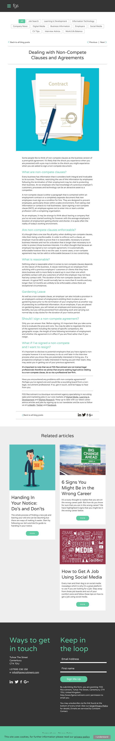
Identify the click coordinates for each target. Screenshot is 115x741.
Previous (93, 42)
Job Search (33, 21)
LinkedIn (31, 405)
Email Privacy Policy (99, 706)
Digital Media (39, 26)
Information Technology (83, 21)
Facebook (51, 405)
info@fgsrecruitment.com (25, 672)
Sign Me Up (74, 679)
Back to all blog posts (20, 42)
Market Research (47, 400)
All (22, 21)
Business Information (60, 26)
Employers (80, 26)
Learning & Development (55, 21)
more (32, 533)
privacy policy (82, 736)
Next (102, 42)
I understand (102, 737)
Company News (20, 26)
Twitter (39, 405)
